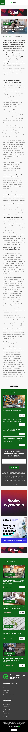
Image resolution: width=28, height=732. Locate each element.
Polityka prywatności (9, 695)
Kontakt (5, 688)
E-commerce (6, 23)
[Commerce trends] (13, 2)
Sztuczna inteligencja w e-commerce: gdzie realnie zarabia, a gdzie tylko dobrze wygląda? (13, 582)
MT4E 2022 (6, 709)
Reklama (6, 692)
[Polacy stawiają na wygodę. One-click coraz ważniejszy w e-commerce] (14, 598)
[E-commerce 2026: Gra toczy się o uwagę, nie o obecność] (14, 401)
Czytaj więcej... (14, 484)
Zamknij (14, 730)
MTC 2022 (6, 711)
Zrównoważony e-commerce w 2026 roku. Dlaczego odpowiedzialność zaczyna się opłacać (13, 633)
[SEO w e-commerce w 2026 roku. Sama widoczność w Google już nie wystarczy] (14, 649)
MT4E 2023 (6, 704)
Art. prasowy (9, 36)
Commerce (8, 626)
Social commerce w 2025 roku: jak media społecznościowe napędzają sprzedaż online (13, 440)
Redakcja (6, 690)
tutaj (19, 726)
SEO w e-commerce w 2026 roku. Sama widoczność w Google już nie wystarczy (13, 660)
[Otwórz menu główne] (2, 2)
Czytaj (22, 415)
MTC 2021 (6, 714)
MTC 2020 (6, 716)
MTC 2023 (6, 707)
